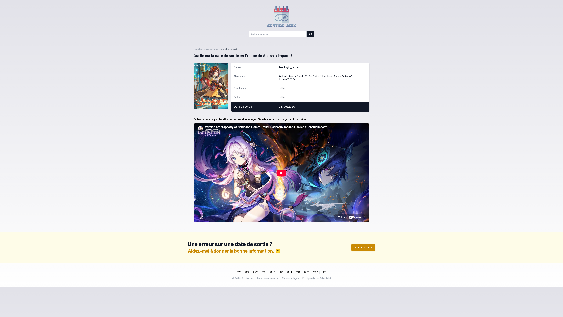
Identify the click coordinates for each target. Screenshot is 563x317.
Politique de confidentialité (316, 278)
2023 (280, 272)
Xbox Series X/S (344, 76)
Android (283, 76)
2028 (323, 272)
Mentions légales (291, 278)
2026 (306, 272)
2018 (239, 272)
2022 (272, 272)
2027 (315, 272)
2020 (255, 272)
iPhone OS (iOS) (287, 79)
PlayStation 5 (328, 76)
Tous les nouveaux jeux (206, 49)
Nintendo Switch (295, 76)
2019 (247, 272)
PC (306, 76)
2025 (298, 272)
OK (310, 34)
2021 (264, 272)
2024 (289, 272)
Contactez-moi (363, 247)
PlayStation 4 (315, 76)
